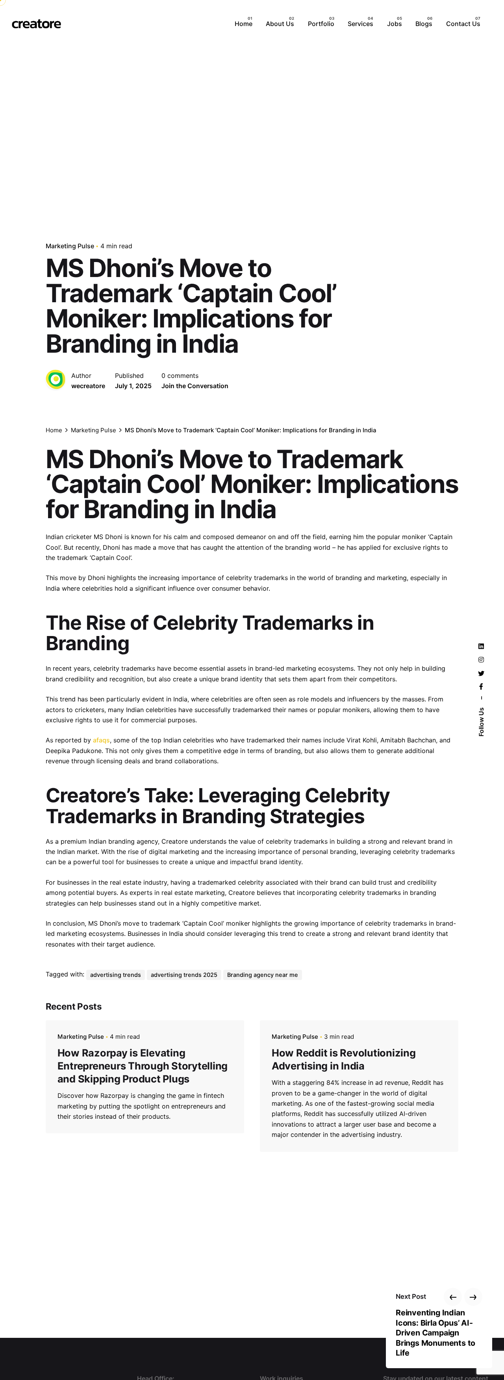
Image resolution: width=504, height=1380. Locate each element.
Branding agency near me (262, 974)
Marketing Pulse (70, 246)
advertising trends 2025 (184, 974)
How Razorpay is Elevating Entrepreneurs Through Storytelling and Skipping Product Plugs (142, 1066)
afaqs (101, 740)
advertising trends (115, 974)
